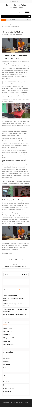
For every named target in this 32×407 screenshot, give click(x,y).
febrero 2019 (8, 331)
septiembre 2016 (9, 338)
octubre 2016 (8, 334)
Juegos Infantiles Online (16, 5)
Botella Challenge (22, 62)
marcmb (19, 34)
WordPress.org (9, 391)
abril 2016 (7, 341)
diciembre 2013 (9, 344)
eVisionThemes (16, 404)
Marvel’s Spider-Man (11, 295)
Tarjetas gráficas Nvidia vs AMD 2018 (15, 314)
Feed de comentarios (10, 388)
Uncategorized (8, 253)
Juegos (7, 361)
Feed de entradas (9, 385)
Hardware (7, 358)
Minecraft (7, 364)
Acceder (7, 382)
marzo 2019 (8, 328)
